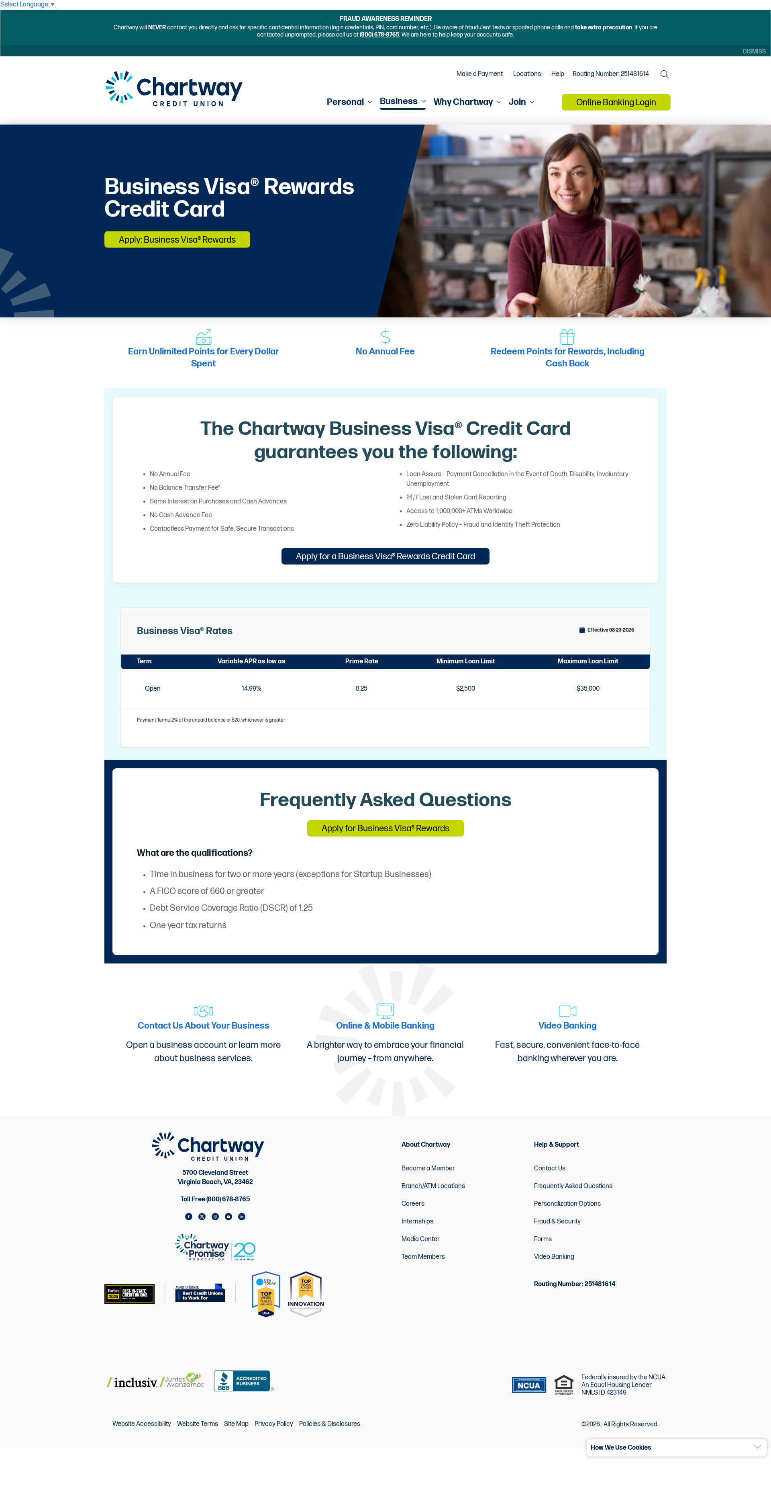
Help (557, 74)
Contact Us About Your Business (203, 1026)
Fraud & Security (557, 1221)
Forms (543, 1239)
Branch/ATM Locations (433, 1186)
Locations (527, 74)
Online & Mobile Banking (385, 1026)
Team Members (423, 1257)
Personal (345, 102)
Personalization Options (567, 1204)
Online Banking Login (616, 102)
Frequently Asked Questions (573, 1186)
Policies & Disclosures (329, 1424)
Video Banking (567, 1026)
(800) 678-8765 (379, 34)
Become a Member (428, 1168)
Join (517, 102)
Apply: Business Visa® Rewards (177, 239)
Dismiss (754, 51)
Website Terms (197, 1424)
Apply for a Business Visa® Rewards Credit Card (385, 556)
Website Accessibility (141, 1424)
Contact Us (549, 1168)
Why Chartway (463, 102)
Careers (413, 1204)
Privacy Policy (274, 1424)
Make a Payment (480, 74)
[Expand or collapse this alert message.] (757, 1447)
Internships (417, 1221)
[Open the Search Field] (664, 74)
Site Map (236, 1424)
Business (399, 101)
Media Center (421, 1239)
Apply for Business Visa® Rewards (385, 828)
